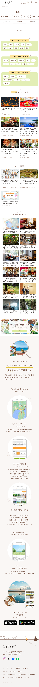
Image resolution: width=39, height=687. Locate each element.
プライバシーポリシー (8, 668)
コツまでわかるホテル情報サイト (27, 674)
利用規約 (18, 668)
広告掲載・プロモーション (9, 671)
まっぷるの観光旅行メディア (10, 674)
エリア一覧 (6, 677)
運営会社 (20, 671)
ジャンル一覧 (13, 677)
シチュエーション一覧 (23, 677)
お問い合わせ (24, 668)
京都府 (6, 6)
